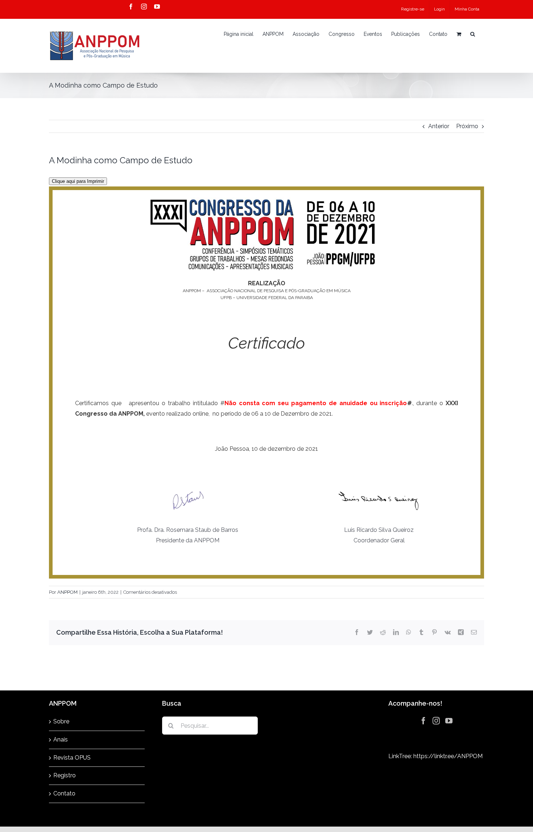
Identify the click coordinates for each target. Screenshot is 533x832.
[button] (472, 34)
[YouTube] (449, 720)
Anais (60, 739)
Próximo (467, 126)
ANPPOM (67, 592)
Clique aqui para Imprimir (78, 181)
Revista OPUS (72, 757)
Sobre (61, 721)
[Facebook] (423, 720)
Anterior (438, 126)
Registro (64, 775)
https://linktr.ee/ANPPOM (448, 756)
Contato (64, 793)
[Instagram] (436, 720)
